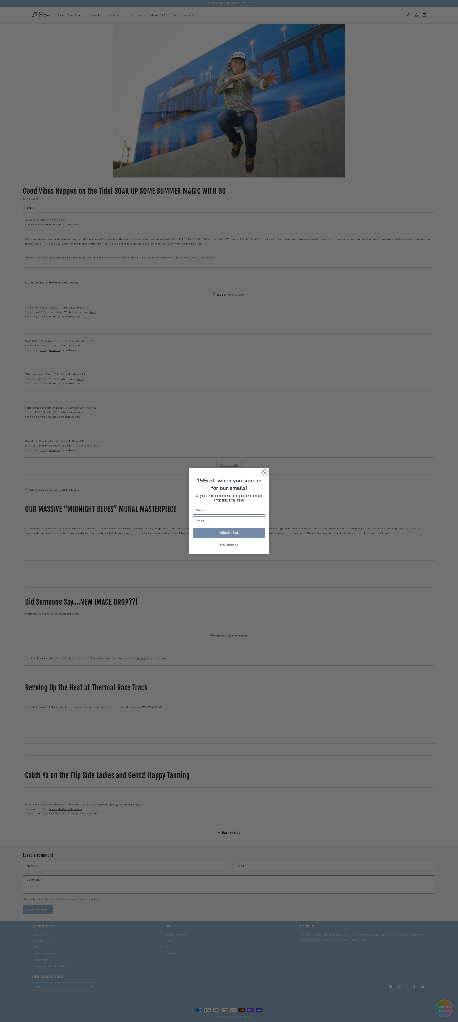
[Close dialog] (265, 473)
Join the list (229, 532)
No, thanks (229, 544)
